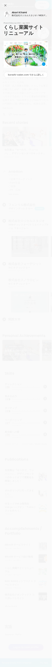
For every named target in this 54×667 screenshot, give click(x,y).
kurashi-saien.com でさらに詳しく (26, 74)
